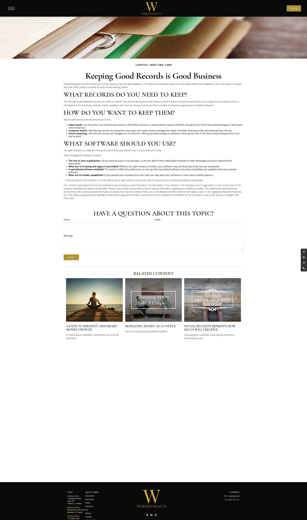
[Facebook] (304, 252)
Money (88, 513)
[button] (294, 8)
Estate (87, 503)
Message (68, 235)
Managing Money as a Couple (150, 326)
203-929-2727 (234, 496)
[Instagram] (304, 263)
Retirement (89, 496)
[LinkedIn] (304, 257)
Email (157, 219)
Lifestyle (88, 517)
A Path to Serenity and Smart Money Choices (91, 328)
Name (67, 219)
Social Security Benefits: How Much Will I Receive (210, 328)
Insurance (89, 506)
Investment (89, 499)
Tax (86, 510)
